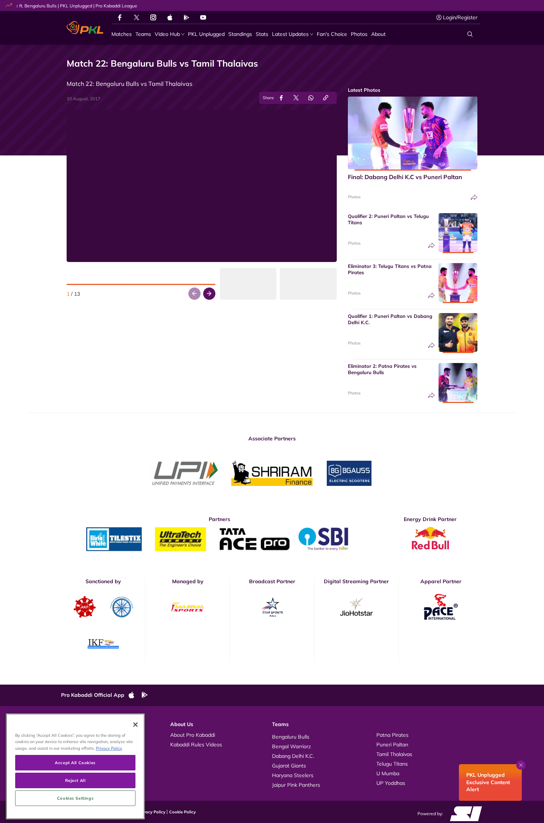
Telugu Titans (392, 763)
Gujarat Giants (289, 765)
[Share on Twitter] (296, 98)
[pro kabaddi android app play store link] (186, 17)
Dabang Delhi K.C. (293, 756)
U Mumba (387, 773)
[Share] (474, 197)
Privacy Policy (151, 811)
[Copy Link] (325, 98)
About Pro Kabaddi (192, 735)
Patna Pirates (392, 735)
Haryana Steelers (292, 775)
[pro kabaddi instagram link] (153, 17)
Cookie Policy (182, 811)
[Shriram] (185, 473)
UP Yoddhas (390, 783)
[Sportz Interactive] (463, 813)
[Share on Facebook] (281, 98)
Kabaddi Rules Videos (196, 744)
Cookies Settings (75, 798)
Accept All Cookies (75, 762)
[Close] (135, 724)
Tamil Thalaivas (394, 754)
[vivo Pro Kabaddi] (85, 28)
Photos (354, 196)
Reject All (75, 780)
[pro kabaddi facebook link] (119, 17)
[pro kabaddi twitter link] (136, 17)
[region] (75, 766)
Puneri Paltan (392, 744)
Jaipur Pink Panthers (296, 785)
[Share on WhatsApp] (310, 98)
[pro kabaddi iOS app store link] (170, 17)
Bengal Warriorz (291, 746)
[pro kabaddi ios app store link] (134, 695)
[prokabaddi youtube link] (203, 17)
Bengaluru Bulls (290, 736)
